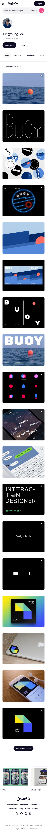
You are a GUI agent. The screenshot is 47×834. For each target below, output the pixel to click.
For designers (12, 804)
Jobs (11, 829)
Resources (33, 829)
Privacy (30, 825)
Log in (39, 3)
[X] (17, 813)
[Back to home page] (13, 3)
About (27, 808)
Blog (21, 808)
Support (35, 808)
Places (24, 829)
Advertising (12, 808)
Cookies (38, 825)
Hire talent (24, 804)
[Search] (41, 10)
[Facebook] (21, 813)
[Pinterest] (30, 813)
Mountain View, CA (11, 39)
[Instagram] (26, 813)
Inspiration (35, 804)
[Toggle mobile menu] (3, 3)
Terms (22, 825)
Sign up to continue (23, 748)
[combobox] (15, 11)
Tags (17, 829)
